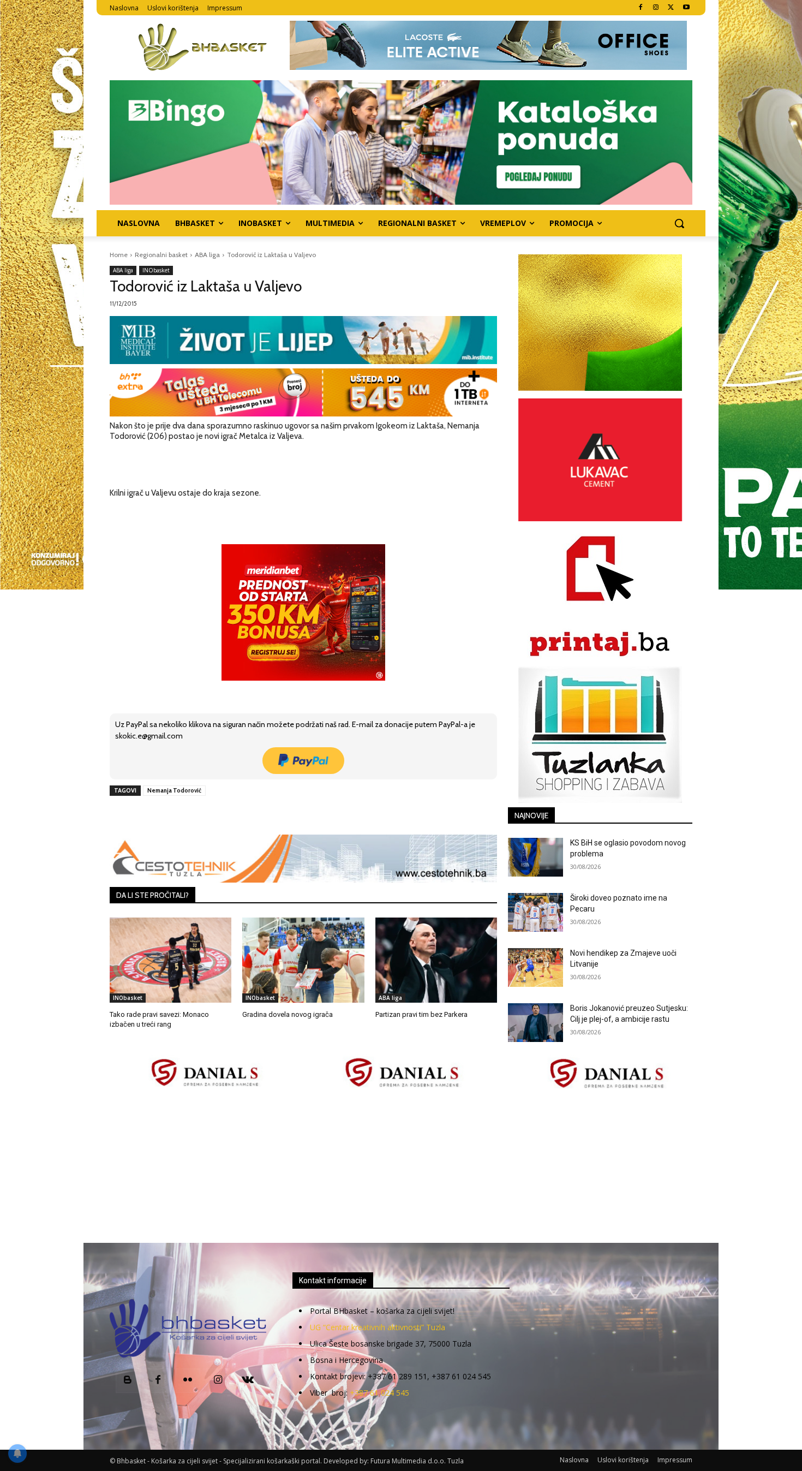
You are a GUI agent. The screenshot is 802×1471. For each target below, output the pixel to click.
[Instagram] (656, 8)
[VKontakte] (248, 1380)
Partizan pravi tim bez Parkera (421, 1014)
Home (119, 255)
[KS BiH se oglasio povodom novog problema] (535, 857)
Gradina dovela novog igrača (287, 1014)
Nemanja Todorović (174, 790)
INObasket (156, 270)
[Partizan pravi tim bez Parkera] (436, 960)
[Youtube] (686, 8)
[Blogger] (128, 1380)
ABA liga (207, 255)
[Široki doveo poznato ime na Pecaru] (535, 912)
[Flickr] (188, 1380)
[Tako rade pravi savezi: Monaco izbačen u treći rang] (170, 960)
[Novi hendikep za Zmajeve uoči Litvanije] (535, 967)
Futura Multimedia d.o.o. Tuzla (417, 1461)
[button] (679, 223)
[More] (286, 815)
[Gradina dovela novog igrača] (303, 960)
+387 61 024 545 (379, 1392)
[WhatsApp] (261, 815)
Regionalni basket (161, 255)
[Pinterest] (236, 815)
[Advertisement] (401, 1167)
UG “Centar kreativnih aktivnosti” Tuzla (377, 1327)
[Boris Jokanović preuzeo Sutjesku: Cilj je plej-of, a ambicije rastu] (535, 1022)
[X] (671, 8)
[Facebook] (641, 8)
